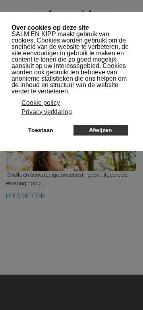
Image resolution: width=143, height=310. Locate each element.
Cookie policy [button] (40, 102)
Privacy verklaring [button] (46, 111)
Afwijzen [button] (100, 130)
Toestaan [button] (40, 130)
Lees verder (25, 196)
